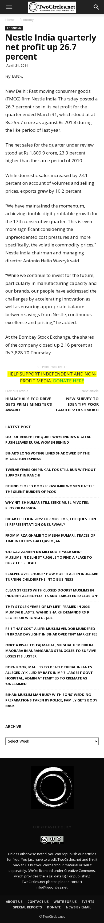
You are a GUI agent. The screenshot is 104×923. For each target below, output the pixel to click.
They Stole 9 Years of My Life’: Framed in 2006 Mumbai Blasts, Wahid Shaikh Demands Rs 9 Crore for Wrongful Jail (47, 612)
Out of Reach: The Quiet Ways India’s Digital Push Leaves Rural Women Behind (48, 439)
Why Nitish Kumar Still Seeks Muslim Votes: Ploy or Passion (47, 505)
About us (14, 901)
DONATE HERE (68, 381)
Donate (54, 907)
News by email (78, 907)
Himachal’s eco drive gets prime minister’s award (28, 404)
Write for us (65, 901)
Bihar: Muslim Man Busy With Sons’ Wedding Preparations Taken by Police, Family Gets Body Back (51, 700)
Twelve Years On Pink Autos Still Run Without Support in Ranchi (50, 472)
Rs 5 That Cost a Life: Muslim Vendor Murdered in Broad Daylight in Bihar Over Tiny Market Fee (51, 631)
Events (88, 901)
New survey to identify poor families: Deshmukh (77, 404)
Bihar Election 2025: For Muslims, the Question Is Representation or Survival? (50, 521)
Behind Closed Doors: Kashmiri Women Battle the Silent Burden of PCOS (49, 489)
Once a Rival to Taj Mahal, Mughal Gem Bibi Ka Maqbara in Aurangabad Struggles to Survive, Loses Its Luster (51, 651)
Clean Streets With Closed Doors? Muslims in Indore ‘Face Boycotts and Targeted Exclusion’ (51, 593)
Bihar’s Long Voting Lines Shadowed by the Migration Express (47, 456)
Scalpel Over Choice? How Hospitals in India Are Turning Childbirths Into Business (51, 576)
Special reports (27, 907)
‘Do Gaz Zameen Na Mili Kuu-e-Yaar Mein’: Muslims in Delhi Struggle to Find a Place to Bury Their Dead (48, 557)
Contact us (38, 901)
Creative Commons (79, 870)
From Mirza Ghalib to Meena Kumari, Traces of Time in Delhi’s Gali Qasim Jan (50, 538)
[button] (96, 7)
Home (10, 19)
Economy (27, 19)
